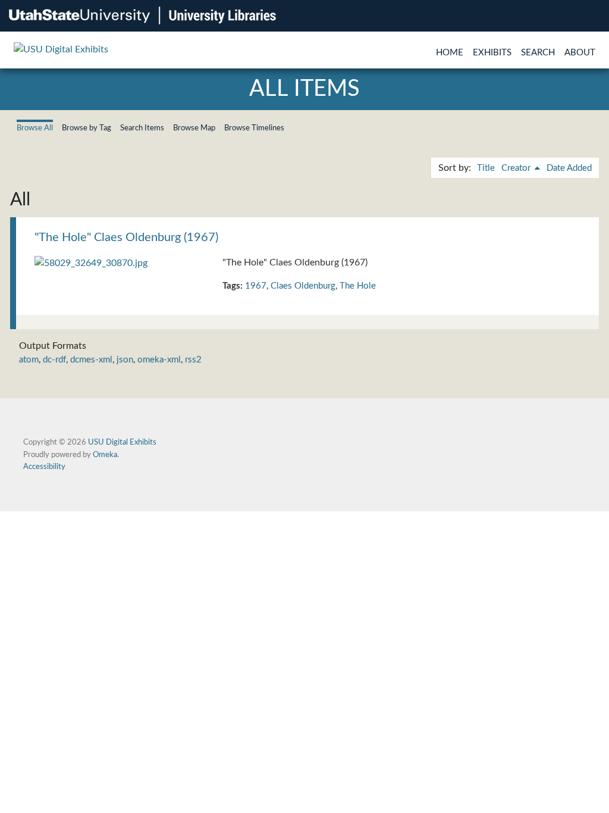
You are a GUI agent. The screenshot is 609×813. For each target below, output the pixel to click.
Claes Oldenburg (303, 286)
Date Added (569, 168)
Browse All (35, 128)
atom (29, 359)
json (125, 359)
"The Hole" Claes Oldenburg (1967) (126, 237)
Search (538, 52)
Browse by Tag (86, 128)
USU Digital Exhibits (122, 442)
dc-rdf (54, 359)
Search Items (142, 128)
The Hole (358, 286)
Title (486, 168)
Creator (517, 168)
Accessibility (44, 466)
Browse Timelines (254, 128)
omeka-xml (159, 359)
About (579, 52)
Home (449, 52)
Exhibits (492, 52)
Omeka (105, 454)
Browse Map (194, 128)
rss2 (193, 359)
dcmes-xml (91, 359)
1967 (255, 286)
